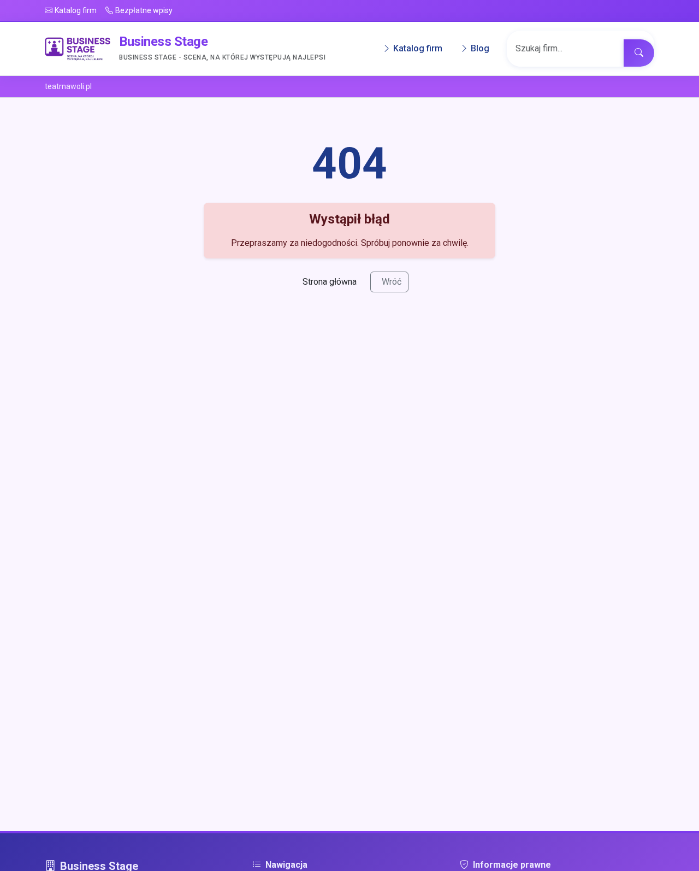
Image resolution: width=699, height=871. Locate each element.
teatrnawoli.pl (68, 86)
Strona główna (330, 281)
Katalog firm (417, 49)
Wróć (391, 281)
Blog (480, 49)
